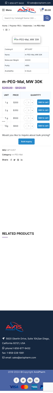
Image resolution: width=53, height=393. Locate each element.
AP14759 (6, 284)
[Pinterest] (18, 160)
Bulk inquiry (26, 141)
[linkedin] (21, 160)
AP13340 (7, 293)
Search (47, 18)
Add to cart (43, 102)
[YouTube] (30, 380)
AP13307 (7, 268)
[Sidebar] (3, 121)
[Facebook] (11, 160)
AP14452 (7, 308)
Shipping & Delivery (33, 220)
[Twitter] (14, 160)
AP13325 (7, 276)
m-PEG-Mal (39, 26)
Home (4, 26)
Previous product (3, 29)
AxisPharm (39, 371)
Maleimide (27, 26)
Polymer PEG (15, 26)
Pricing (45, 268)
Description (35, 171)
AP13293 (7, 301)
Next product (9, 29)
